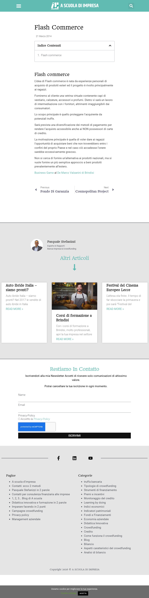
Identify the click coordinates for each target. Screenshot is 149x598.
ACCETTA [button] (83, 593)
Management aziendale (26, 519)
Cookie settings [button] (68, 593)
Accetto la (35, 419)
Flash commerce (51, 55)
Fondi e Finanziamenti (97, 515)
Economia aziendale (96, 519)
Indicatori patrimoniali (97, 511)
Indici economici (94, 506)
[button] (19, 6)
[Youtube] (90, 458)
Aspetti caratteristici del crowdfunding (107, 548)
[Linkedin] (74, 458)
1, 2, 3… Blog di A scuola (27, 498)
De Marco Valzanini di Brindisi (75, 172)
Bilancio (89, 544)
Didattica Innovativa (96, 523)
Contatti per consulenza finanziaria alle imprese (41, 494)
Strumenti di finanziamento (100, 490)
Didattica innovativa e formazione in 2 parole (39, 502)
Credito (88, 531)
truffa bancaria (93, 481)
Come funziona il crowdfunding (103, 535)
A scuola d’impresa (24, 481)
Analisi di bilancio (95, 552)
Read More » (14, 309)
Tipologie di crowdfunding (100, 486)
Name (21, 394)
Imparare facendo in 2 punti (29, 506)
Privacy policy (20, 515)
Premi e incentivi (94, 494)
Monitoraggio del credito (99, 498)
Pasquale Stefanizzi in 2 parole (31, 490)
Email (21, 404)
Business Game (44, 172)
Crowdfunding (92, 527)
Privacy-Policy (26, 415)
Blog (87, 540)
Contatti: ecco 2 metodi (26, 486)
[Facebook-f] (58, 458)
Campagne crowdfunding (27, 511)
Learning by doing (95, 502)
